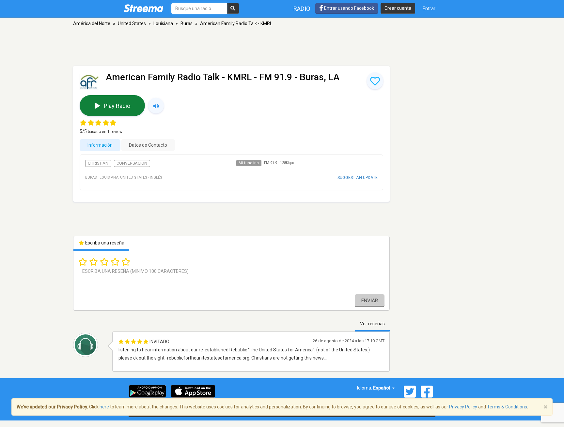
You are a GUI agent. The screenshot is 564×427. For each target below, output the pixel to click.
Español (382, 387)
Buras (186, 23)
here (104, 406)
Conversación (132, 163)
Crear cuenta (397, 8)
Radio (301, 8)
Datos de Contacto (148, 145)
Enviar (369, 300)
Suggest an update (357, 177)
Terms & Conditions (507, 406)
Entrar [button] (429, 8)
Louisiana (163, 23)
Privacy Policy (463, 406)
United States (132, 23)
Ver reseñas (372, 323)
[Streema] (143, 8)
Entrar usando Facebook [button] (348, 8)
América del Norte (91, 23)
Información (100, 145)
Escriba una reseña (104, 242)
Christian (98, 163)
